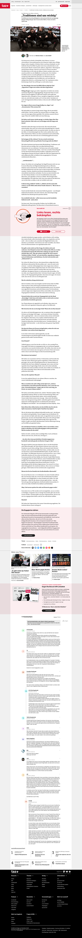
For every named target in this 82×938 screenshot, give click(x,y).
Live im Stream (45, 903)
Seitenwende (64, 930)
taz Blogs (59, 900)
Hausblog (44, 880)
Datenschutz (50, 930)
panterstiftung (60, 886)
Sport (12, 886)
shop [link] (23, 1)
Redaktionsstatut (51, 928)
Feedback (29, 917)
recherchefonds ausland (62, 884)
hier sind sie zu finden (35, 624)
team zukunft (29, 900)
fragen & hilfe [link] (26, 1)
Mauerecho (13, 905)
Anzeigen (13, 923)
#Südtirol (50, 541)
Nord (12, 890)
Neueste (55, 617)
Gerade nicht (65, 208)
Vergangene (44, 905)
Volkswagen (29, 884)
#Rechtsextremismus (30, 541)
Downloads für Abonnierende (33, 923)
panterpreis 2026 (61, 888)
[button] (70, 6)
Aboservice (29, 919)
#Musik (37, 541)
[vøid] (23, 759)
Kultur (12, 884)
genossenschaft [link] (61, 1)
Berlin (12, 888)
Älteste (59, 617)
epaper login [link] (67, 1)
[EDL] (23, 751)
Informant (44, 930)
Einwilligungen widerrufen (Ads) (49, 932)
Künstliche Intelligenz (31, 880)
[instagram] (70, 872)
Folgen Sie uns (59, 871)
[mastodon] (64, 872)
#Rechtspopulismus (43, 541)
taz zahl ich (59, 882)
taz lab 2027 (44, 907)
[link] (13, 5)
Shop (12, 921)
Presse (43, 886)
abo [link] (56, 1)
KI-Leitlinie (67, 928)
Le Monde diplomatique (62, 904)
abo (58, 878)
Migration (29, 878)
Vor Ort (43, 901)
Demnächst (44, 900)
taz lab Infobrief (30, 905)
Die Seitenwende (45, 882)
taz (14, 871)
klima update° (14, 903)
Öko (12, 880)
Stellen (43, 884)
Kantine (13, 919)
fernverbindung (14, 901)
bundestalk (13, 900)
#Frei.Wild (54, 541)
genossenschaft (60, 880)
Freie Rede (13, 907)
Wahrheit (13, 892)
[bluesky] (67, 872)
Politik (12, 878)
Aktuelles (44, 878)
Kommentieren (30, 544)
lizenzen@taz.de (20, 930)
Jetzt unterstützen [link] (28, 535)
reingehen (13, 909)
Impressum (55, 930)
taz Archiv (59, 906)
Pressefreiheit (30, 882)
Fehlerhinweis (36, 544)
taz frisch (29, 901)
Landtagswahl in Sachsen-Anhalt (32, 887)
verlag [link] (12, 1)
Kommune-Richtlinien (60, 928)
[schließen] (69, 208)
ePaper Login (30, 921)
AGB (59, 930)
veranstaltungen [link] (18, 1)
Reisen (12, 917)
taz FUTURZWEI (60, 902)
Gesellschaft (14, 882)
